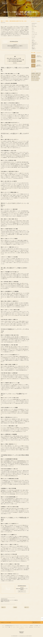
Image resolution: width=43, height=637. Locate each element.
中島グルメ (33, 40)
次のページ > (27, 607)
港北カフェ (33, 45)
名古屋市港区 (33, 73)
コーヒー (33, 29)
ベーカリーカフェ (34, 34)
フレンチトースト (34, 32)
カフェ (39, 73)
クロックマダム (34, 26)
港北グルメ (33, 47)
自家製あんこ (34, 48)
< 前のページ (3, 607)
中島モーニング (34, 42)
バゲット (33, 31)
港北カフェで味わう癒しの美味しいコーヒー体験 (16, 59)
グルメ (33, 28)
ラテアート (33, 37)
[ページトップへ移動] (41, 622)
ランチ (33, 39)
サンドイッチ (33, 78)
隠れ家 (32, 76)
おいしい (37, 76)
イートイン (33, 80)
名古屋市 (37, 73)
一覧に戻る (15, 607)
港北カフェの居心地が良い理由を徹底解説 (15, 61)
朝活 (34, 76)
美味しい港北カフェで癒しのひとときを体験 (14, 58)
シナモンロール (37, 78)
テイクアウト (36, 80)
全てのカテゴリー (34, 23)
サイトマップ (21, 628)
